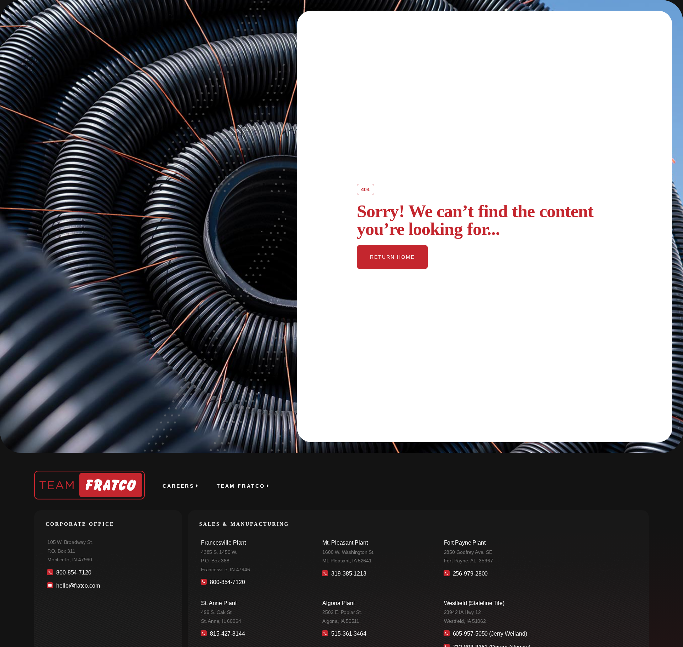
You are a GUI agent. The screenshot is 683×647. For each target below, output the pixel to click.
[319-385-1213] (375, 575)
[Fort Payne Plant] (539, 553)
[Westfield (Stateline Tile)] (539, 613)
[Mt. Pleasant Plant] (375, 553)
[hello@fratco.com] (108, 587)
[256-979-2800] (539, 575)
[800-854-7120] (108, 574)
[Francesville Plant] (254, 557)
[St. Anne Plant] (254, 613)
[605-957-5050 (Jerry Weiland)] (539, 635)
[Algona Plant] (375, 613)
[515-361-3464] (375, 635)
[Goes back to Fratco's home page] (89, 485)
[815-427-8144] (254, 635)
